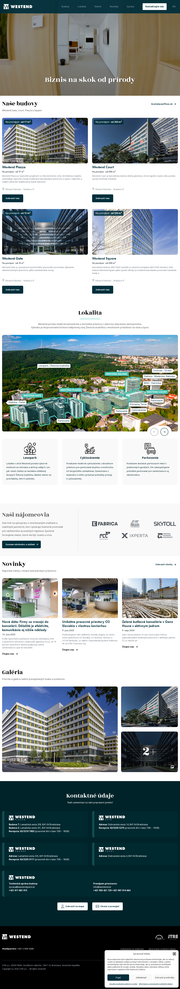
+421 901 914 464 (121, 890)
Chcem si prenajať (109, 906)
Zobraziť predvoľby (164, 977)
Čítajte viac (8, 653)
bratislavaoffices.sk (162, 104)
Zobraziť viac (13, 198)
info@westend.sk (102, 887)
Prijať (118, 977)
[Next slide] (164, 432)
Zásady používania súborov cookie (123, 984)
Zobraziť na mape (74, 906)
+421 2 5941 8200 (25, 948)
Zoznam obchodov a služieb (20, 544)
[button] (174, 953)
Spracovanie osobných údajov (162, 949)
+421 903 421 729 (102, 890)
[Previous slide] (154, 432)
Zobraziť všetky (164, 564)
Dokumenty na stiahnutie (132, 949)
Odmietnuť (141, 977)
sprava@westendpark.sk (22, 887)
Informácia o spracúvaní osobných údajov (156, 984)
